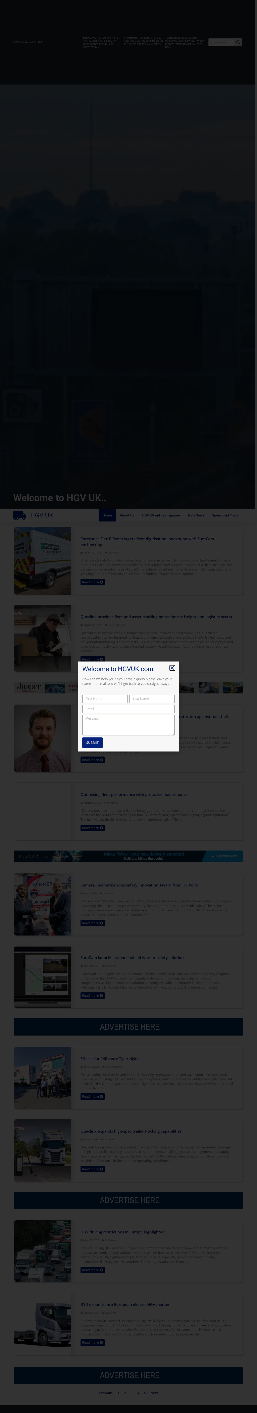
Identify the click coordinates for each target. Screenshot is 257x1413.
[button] (172, 668)
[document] (128, 706)
